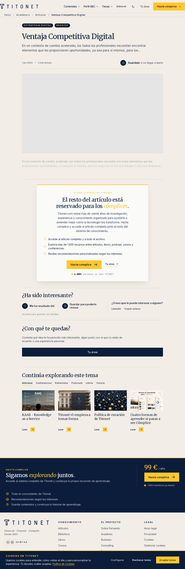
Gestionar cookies (154, 545)
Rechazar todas (141, 560)
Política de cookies (63, 564)
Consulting (107, 545)
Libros (61, 539)
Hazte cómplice (167, 6)
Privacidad (150, 534)
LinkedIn (116, 308)
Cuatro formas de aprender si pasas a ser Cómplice (145, 419)
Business (106, 539)
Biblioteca (64, 534)
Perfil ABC (89, 6)
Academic (107, 534)
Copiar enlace (132, 308)
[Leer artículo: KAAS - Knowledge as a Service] (38, 400)
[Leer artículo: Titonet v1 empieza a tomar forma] (74, 400)
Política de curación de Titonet (109, 417)
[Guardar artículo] (123, 63)
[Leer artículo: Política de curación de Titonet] (110, 400)
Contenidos (70, 6)
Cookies (149, 539)
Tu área (144, 6)
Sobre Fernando (110, 528)
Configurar (117, 560)
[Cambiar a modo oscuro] (133, 6)
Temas (106, 6)
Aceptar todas (167, 560)
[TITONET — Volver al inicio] (20, 6)
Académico (23, 14)
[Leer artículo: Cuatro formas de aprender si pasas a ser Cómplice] (146, 400)
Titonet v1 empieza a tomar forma (74, 417)
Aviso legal (150, 528)
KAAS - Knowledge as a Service (36, 417)
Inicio (7, 14)
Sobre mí (121, 6)
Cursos (62, 545)
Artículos (40, 14)
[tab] (27, 383)
